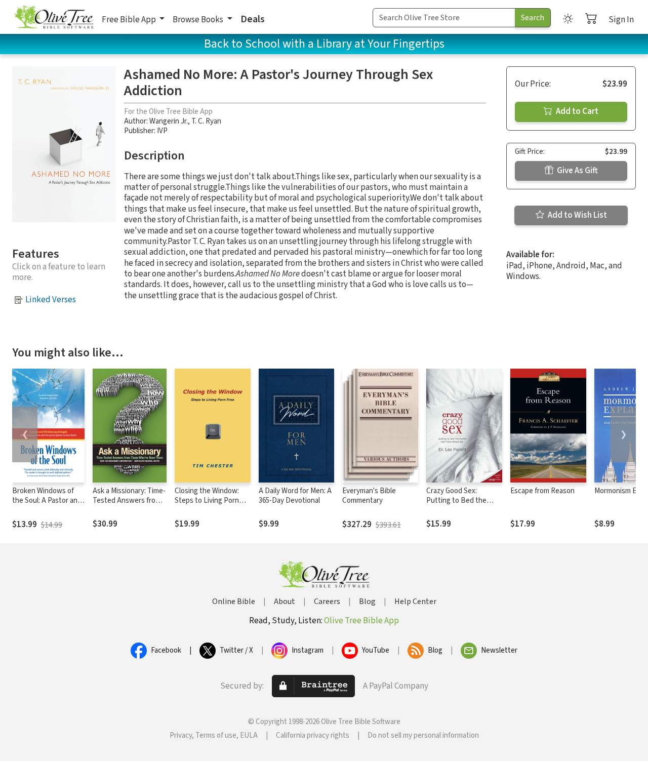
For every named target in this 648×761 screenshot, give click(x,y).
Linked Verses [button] (50, 300)
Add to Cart (576, 111)
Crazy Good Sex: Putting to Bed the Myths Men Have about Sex (462, 505)
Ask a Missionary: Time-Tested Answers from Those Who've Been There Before (129, 505)
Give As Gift (576, 171)
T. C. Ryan (206, 121)
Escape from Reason (542, 491)
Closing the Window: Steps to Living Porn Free (207, 500)
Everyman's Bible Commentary (369, 496)
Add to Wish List (576, 215)
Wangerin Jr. (168, 121)
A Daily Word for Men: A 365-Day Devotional (295, 496)
